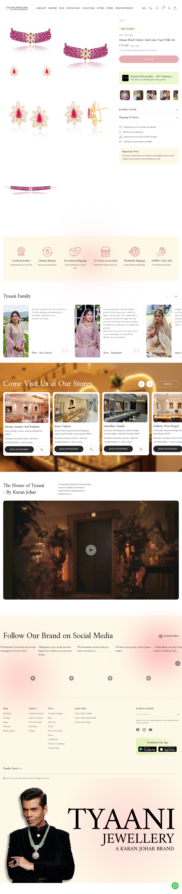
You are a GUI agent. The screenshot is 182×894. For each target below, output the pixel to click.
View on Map (27, 442)
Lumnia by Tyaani (36, 713)
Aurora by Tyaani (36, 718)
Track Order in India (83, 713)
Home (121, 20)
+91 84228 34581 (160, 442)
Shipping (135, 50)
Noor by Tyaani (35, 722)
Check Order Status (83, 722)
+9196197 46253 (61, 442)
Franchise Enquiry (55, 713)
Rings (5, 722)
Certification (53, 739)
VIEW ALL (168, 384)
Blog (50, 718)
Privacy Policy (54, 748)
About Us (52, 722)
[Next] (177, 663)
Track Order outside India (85, 718)
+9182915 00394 (111, 442)
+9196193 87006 (12, 442)
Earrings (6, 718)
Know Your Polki (55, 731)
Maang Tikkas (9, 731)
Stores (50, 735)
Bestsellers (33, 726)
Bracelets (7, 726)
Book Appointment (19, 449)
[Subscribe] (177, 714)
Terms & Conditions (56, 744)
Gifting (32, 731)
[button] (157, 8)
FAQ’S (50, 726)
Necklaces (7, 713)
